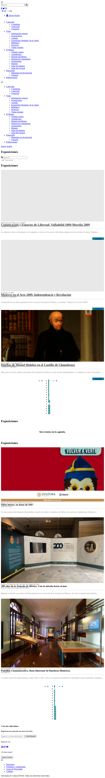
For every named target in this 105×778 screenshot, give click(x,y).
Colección (10, 22)
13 (49, 408)
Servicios (15, 45)
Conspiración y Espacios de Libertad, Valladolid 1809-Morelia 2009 (45, 224)
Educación (10, 71)
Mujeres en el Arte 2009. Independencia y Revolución (36, 294)
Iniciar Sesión (14, 15)
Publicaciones (11, 77)
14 (49, 411)
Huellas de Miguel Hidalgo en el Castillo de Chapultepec (38, 365)
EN (10, 11)
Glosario (14, 75)
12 (49, 406)
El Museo (10, 50)
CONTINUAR (30, 736)
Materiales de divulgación (21, 73)
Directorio (10, 764)
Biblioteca (15, 43)
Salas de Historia (18, 66)
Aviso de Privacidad (14, 769)
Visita (8, 31)
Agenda (14, 38)
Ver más (98, 239)
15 (49, 413)
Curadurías (15, 24)
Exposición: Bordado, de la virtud (25, 40)
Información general (19, 34)
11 (49, 404)
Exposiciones (16, 36)
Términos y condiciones (15, 767)
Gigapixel (15, 29)
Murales (14, 64)
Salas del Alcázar (18, 68)
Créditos (9, 771)
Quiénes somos (17, 52)
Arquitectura (16, 54)
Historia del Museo (19, 57)
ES (5, 11)
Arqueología (16, 61)
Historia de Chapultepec (21, 59)
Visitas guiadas (17, 47)
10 (49, 401)
